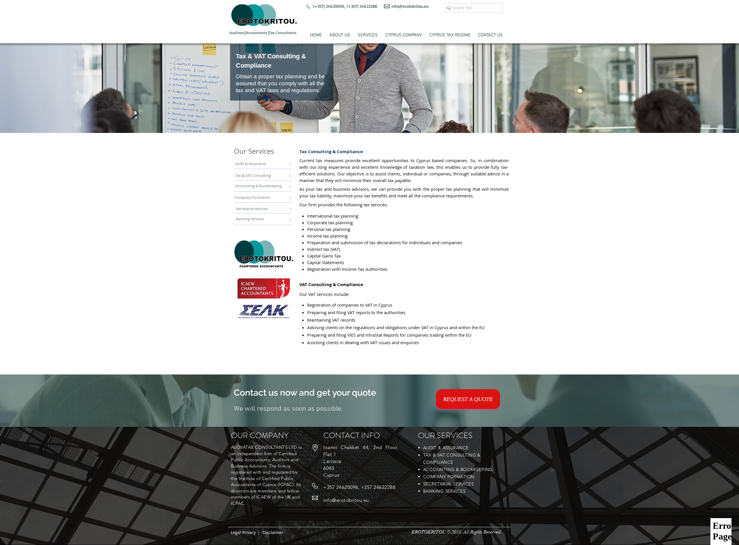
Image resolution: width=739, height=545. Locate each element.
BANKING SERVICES (444, 491)
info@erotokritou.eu (410, 6)
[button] (340, 33)
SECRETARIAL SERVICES (448, 484)
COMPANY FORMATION (449, 476)
